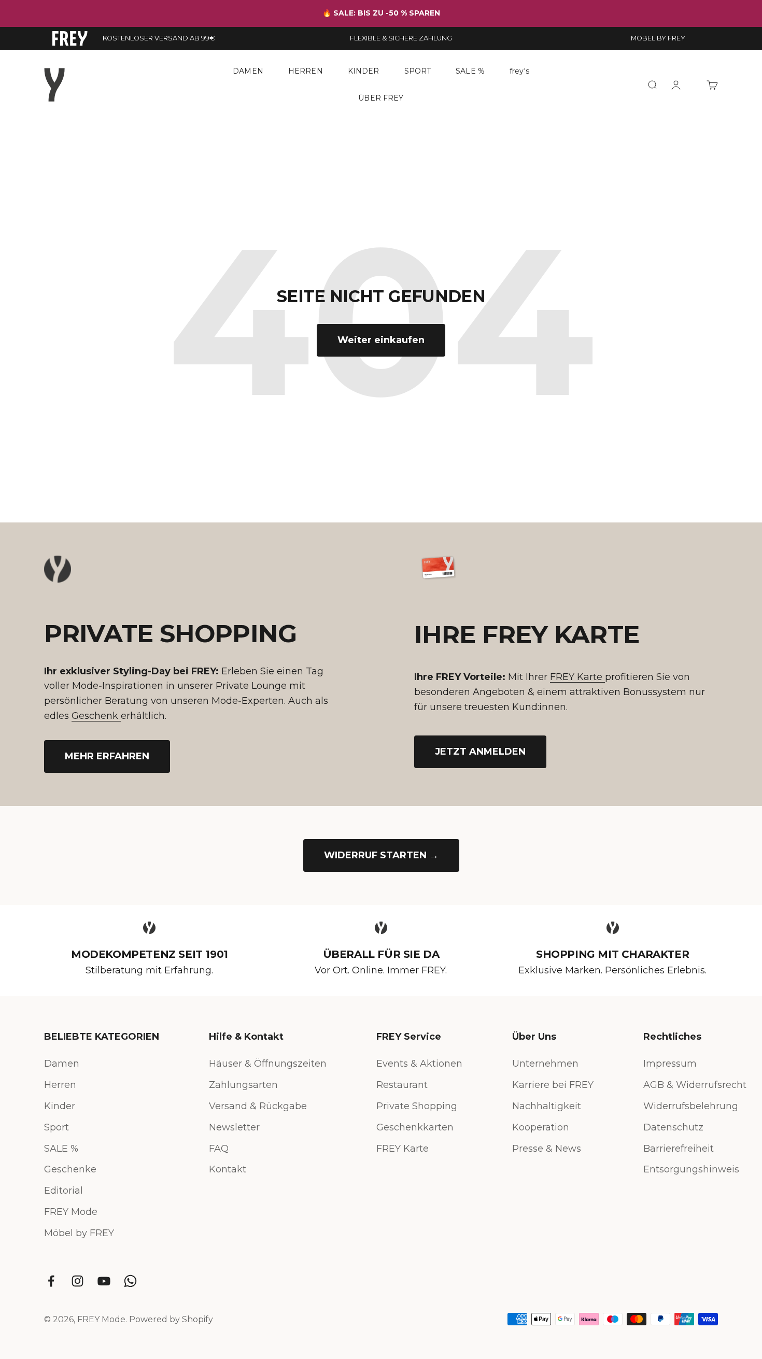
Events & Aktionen (419, 1063)
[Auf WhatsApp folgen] (130, 1281)
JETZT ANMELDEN (480, 751)
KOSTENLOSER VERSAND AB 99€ (159, 38)
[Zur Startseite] (70, 38)
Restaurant (402, 1085)
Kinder (59, 1106)
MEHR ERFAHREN (107, 756)
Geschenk (96, 715)
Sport (56, 1127)
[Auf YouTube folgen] (104, 1281)
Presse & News (546, 1148)
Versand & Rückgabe (258, 1106)
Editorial (63, 1190)
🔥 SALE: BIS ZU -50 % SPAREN (381, 13)
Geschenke (70, 1169)
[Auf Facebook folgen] (51, 1281)
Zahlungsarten (243, 1085)
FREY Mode (70, 1212)
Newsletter (234, 1127)
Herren (60, 1085)
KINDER (363, 71)
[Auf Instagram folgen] (77, 1281)
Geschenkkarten (415, 1127)
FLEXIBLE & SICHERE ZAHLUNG (401, 38)
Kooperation (540, 1127)
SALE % (470, 71)
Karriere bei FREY (553, 1085)
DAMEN (248, 71)
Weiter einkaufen (381, 340)
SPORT (417, 71)
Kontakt (227, 1169)
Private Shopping (416, 1106)
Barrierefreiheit (678, 1148)
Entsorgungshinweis (691, 1169)
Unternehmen (545, 1063)
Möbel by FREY (79, 1233)
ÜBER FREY (380, 97)
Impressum (670, 1063)
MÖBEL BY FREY (658, 38)
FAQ (219, 1148)
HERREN (305, 71)
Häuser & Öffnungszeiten (268, 1063)
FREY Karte (577, 677)
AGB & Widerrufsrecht (694, 1085)
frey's (519, 71)
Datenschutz (673, 1127)
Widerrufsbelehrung (690, 1106)
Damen (61, 1063)
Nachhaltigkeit (546, 1106)
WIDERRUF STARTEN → (381, 855)
